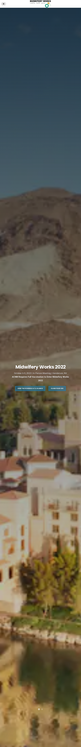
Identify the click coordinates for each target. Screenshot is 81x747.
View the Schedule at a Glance (30, 314)
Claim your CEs (57, 314)
